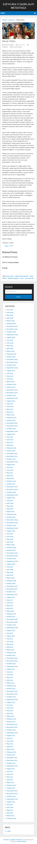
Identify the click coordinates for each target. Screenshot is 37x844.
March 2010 (10, 816)
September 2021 (12, 462)
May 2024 (10, 376)
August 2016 (11, 630)
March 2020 (10, 511)
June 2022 (10, 440)
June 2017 (10, 603)
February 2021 (11, 481)
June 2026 (10, 312)
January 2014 (11, 688)
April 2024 (10, 379)
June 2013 (10, 708)
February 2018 (11, 581)
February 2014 (11, 686)
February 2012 (11, 752)
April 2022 (10, 445)
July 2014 (10, 672)
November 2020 (12, 489)
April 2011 (10, 780)
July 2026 (10, 310)
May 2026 (10, 315)
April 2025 (10, 348)
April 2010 (10, 813)
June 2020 (10, 503)
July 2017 (10, 600)
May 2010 (10, 810)
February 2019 (11, 547)
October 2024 (11, 365)
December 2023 (12, 390)
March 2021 (10, 478)
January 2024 (11, 387)
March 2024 (10, 381)
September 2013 (12, 699)
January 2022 (11, 451)
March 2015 (10, 650)
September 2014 (12, 666)
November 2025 (12, 329)
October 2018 (11, 558)
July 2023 (10, 404)
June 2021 (10, 470)
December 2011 (12, 757)
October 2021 (11, 459)
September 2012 (12, 733)
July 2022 (10, 437)
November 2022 (12, 426)
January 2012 (11, 755)
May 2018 (10, 572)
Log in (9, 831)
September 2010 (12, 799)
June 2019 (10, 536)
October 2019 (11, 525)
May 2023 (10, 409)
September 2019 (12, 528)
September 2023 (12, 398)
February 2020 (11, 514)
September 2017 (12, 594)
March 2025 (10, 351)
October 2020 (11, 492)
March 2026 (10, 321)
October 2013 (11, 697)
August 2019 (11, 531)
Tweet (6, 246)
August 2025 (11, 337)
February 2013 (11, 719)
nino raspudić (29, 278)
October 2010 (11, 796)
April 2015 (10, 647)
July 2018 (10, 567)
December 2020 (12, 487)
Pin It (11, 246)
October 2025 (11, 332)
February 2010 (11, 818)
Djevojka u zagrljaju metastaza (13, 839)
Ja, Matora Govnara (10, 257)
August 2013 (11, 702)
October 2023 (11, 395)
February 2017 (11, 614)
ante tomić (9, 276)
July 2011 (10, 771)
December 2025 (12, 326)
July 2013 (10, 705)
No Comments (17, 47)
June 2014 (10, 675)
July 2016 (10, 633)
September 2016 (12, 628)
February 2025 (11, 354)
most (22, 278)
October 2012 (11, 730)
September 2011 (12, 766)
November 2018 (12, 556)
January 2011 (11, 788)
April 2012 (10, 746)
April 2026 (10, 318)
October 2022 (11, 428)
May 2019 (10, 539)
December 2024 (12, 359)
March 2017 (10, 611)
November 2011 (12, 760)
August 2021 (11, 464)
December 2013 (12, 691)
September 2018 (12, 561)
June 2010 (10, 807)
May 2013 (10, 710)
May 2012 (10, 744)
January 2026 (11, 323)
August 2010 (11, 802)
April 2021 (10, 475)
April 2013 (10, 713)
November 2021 (12, 456)
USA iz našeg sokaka (10, 262)
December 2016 (12, 619)
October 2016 (11, 625)
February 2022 (11, 448)
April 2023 (10, 412)
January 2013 (11, 722)
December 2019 (12, 520)
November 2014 (12, 661)
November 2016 (12, 622)
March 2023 (10, 415)
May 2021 (10, 473)
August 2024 (11, 370)
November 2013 (12, 694)
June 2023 (10, 406)
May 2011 (10, 777)
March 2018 (10, 578)
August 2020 (11, 498)
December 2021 (12, 453)
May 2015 (10, 644)
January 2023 (11, 420)
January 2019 (11, 550)
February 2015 (11, 652)
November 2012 (12, 727)
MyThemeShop (21, 841)
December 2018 (12, 553)
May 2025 (10, 346)
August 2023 (11, 401)
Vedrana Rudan (8, 45)
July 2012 (10, 738)
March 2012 (10, 749)
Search (18, 297)
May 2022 (10, 442)
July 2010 (10, 804)
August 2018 (11, 564)
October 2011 (11, 763)
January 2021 (11, 484)
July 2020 (10, 500)
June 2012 (10, 741)
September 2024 (12, 368)
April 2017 (10, 608)
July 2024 (10, 373)
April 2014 (10, 680)
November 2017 (12, 589)
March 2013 (10, 716)
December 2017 (12, 586)
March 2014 (10, 683)
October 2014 (11, 663)
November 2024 (12, 362)
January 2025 (11, 357)
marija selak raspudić (21, 276)
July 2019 (10, 534)
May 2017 (10, 605)
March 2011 (10, 782)
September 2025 (12, 334)
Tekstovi (5, 47)
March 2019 (10, 545)
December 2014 (12, 658)
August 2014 (11, 669)
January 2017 (11, 616)
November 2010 (12, 793)
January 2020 (11, 517)
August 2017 (11, 597)
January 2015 (11, 655)
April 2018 (10, 575)
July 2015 (10, 639)
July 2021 (10, 467)
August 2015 (11, 636)
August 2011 (11, 769)
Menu (3, 13)
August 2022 (11, 434)
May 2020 (10, 506)
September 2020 (12, 495)
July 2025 (10, 340)
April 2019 (10, 542)
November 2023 (12, 393)
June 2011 (10, 774)
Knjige (5, 268)
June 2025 (10, 343)
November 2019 (12, 522)
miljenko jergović (13, 278)
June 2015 (10, 641)
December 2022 (12, 423)
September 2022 (12, 431)
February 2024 (11, 384)
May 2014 (10, 677)
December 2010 (12, 791)
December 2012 (12, 724)
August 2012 (11, 735)
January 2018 (11, 583)
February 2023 (11, 417)
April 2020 (10, 509)
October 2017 (11, 592)
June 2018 (10, 569)
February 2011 (11, 785)
